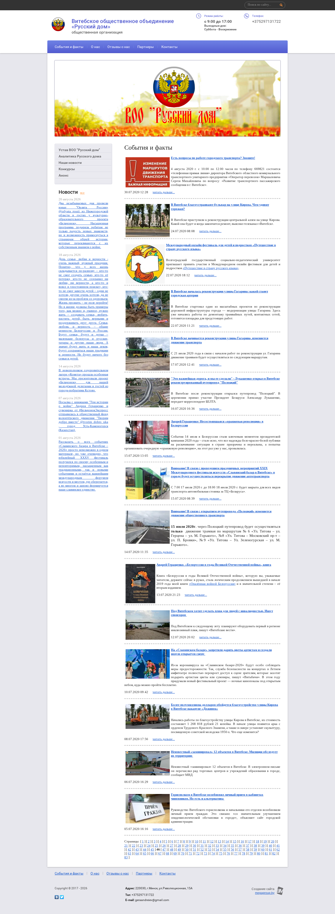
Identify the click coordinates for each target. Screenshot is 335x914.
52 (202, 849)
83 (126, 857)
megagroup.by (264, 893)
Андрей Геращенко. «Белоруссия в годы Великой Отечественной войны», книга (213, 564)
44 (144, 849)
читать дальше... (164, 192)
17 (250, 841)
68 (167, 853)
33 (217, 845)
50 (187, 849)
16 (242, 841)
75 (220, 853)
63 (129, 853)
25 (156, 845)
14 (227, 841)
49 (179, 849)
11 (204, 841)
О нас (95, 47)
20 (272, 841)
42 (129, 849)
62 (278, 849)
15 (234, 841)
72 (198, 853)
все (82, 192)
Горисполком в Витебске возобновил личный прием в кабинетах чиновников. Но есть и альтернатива (217, 796)
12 (212, 841)
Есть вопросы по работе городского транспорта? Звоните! (213, 158)
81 (266, 853)
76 (228, 853)
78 (243, 853)
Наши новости (70, 163)
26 (164, 845)
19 (265, 841)
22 (133, 845)
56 (232, 849)
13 (219, 841)
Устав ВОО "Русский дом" (79, 150)
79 (251, 853)
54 (217, 849)
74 (213, 853)
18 (257, 841)
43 (137, 849)
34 (225, 845)
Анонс (63, 175)
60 (263, 849)
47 (164, 849)
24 (149, 845)
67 (160, 853)
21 (126, 845)
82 (274, 853)
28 (179, 845)
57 (240, 849)
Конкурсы (67, 169)
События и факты (69, 47)
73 (205, 853)
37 (247, 845)
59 (255, 849)
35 (232, 845)
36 (240, 845)
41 (278, 845)
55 (225, 849)
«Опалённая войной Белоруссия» (212, 584)
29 (187, 845)
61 (270, 849)
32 (209, 845)
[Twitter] (62, 897)
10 (196, 841)
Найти (281, 5)
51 (194, 849)
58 (247, 849)
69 (175, 853)
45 (152, 849)
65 (144, 853)
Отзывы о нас (118, 47)
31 (202, 845)
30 (194, 845)
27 (171, 845)
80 (258, 853)
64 (137, 853)
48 (171, 849)
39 (263, 845)
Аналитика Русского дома (80, 156)
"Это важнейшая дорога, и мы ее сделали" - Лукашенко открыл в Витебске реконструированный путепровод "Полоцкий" (225, 380)
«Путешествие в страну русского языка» (211, 268)
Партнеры (145, 47)
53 (209, 849)
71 (190, 853)
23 (141, 845)
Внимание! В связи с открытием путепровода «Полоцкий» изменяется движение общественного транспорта (221, 513)
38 (255, 845)
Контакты (169, 47)
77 (236, 853)
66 (152, 853)
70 (182, 853)
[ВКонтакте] (57, 897)
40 (270, 845)
